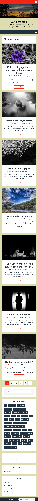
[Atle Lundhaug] (19, 17)
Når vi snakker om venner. (19, 216)
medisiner (17, 430)
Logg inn (6, 482)
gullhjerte (24, 419)
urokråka (27, 443)
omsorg (7, 433)
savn (6, 440)
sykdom (24, 440)
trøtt (14, 443)
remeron (29, 433)
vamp (6, 447)
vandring (13, 447)
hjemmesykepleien (10, 426)
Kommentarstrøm (9, 489)
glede (11, 419)
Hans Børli (8, 423)
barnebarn (8, 409)
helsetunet (17, 423)
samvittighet (17, 436)
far (31, 416)
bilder (16, 409)
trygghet (7, 443)
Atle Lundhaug (24, 76)
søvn (30, 440)
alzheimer (11, 405)
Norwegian (25, 499)
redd (22, 433)
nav (30, 430)
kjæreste (21, 426)
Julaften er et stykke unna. (19, 120)
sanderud (26, 436)
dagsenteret (17, 412)
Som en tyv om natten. (19, 314)
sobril (12, 440)
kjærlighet (8, 430)
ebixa (13, 416)
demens (7, 416)
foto (6, 419)
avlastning (20, 405)
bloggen (23, 409)
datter (25, 412)
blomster (7, 412)
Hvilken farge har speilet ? (19, 362)
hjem (24, 423)
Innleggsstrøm (8, 485)
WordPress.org (8, 492)
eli (18, 416)
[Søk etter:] (19, 391)
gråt (17, 419)
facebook (24, 416)
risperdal (7, 436)
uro (20, 443)
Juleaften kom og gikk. (19, 168)
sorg (17, 440)
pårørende (15, 433)
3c (5, 405)
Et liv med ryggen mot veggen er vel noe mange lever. (19, 70)
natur (24, 430)
